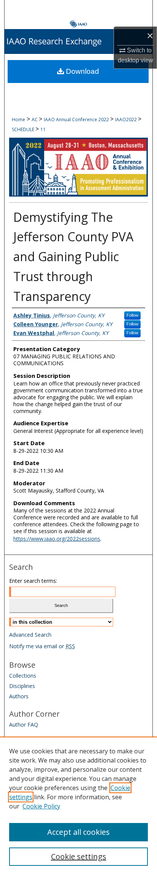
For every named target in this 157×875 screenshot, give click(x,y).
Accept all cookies (78, 832)
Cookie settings (78, 856)
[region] (78, 806)
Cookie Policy (41, 806)
